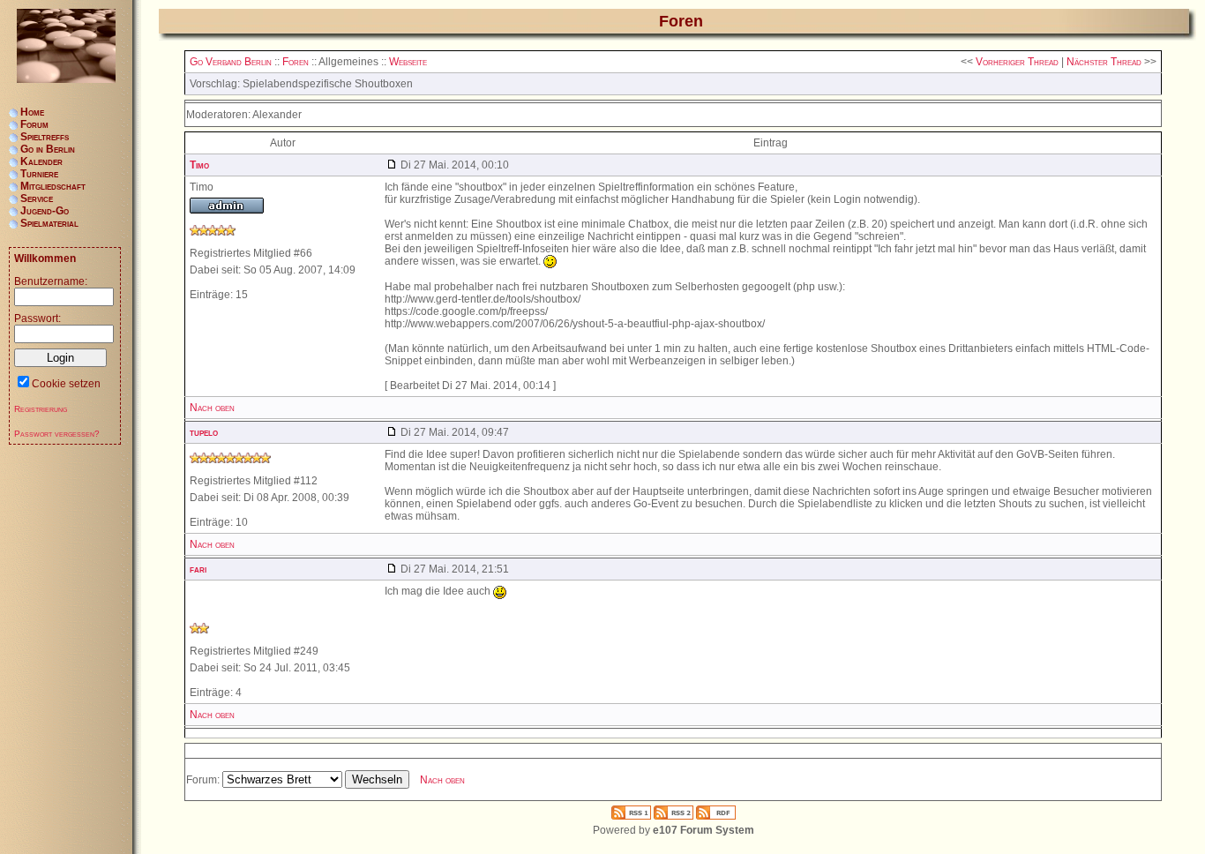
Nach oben (212, 407)
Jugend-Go (44, 211)
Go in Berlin (47, 149)
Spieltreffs (44, 137)
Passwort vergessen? (57, 433)
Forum (34, 124)
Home (32, 112)
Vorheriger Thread (1017, 62)
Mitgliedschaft (53, 186)
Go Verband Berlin (231, 62)
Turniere (39, 174)
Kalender (41, 161)
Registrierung (40, 409)
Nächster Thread (1104, 62)
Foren (295, 62)
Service (36, 198)
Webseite (408, 62)
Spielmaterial (49, 223)
